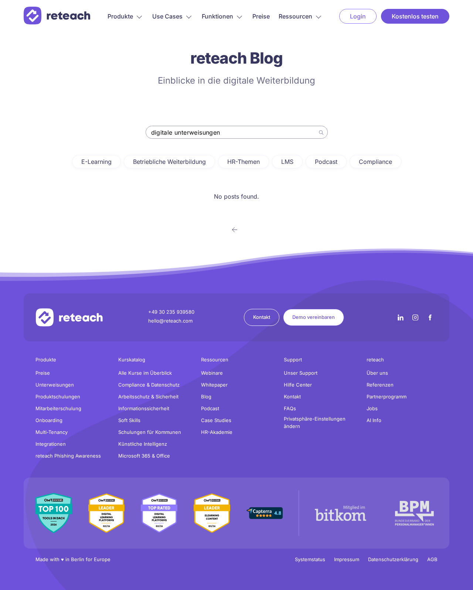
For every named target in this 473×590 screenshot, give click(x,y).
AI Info (374, 420)
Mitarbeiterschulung (58, 408)
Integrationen (50, 444)
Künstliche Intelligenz (142, 444)
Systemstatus (310, 559)
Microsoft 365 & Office (144, 456)
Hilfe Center (298, 385)
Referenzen (380, 385)
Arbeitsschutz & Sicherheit (148, 396)
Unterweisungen (54, 385)
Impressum (346, 559)
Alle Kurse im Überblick (145, 373)
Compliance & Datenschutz (149, 385)
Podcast (210, 408)
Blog (206, 396)
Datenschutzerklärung (393, 559)
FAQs (290, 408)
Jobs (372, 408)
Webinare (212, 373)
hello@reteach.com (170, 321)
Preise (261, 16)
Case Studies (216, 420)
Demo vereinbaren (313, 317)
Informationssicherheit (143, 408)
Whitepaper (214, 385)
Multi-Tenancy (51, 432)
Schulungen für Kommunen (149, 432)
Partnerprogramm (386, 396)
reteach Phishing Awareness (68, 456)
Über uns (377, 373)
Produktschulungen (57, 396)
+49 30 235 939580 (171, 312)
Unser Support (300, 373)
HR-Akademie (216, 432)
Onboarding (48, 420)
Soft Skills (129, 420)
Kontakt (261, 317)
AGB (432, 559)
